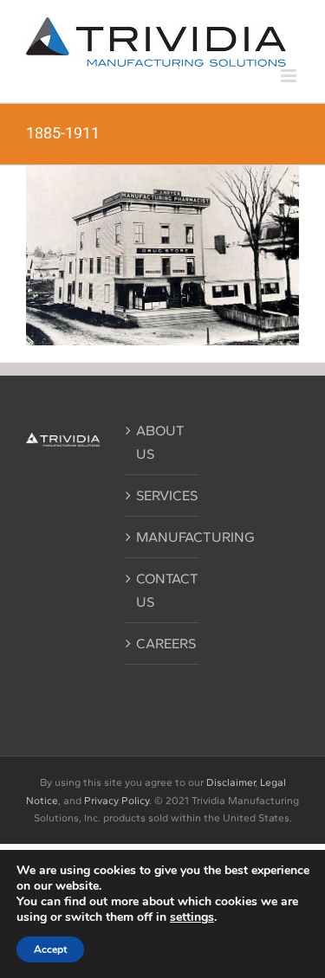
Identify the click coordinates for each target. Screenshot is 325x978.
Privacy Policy (116, 801)
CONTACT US (163, 590)
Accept (50, 949)
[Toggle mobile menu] (290, 76)
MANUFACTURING (163, 537)
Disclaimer (230, 782)
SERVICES (163, 495)
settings (192, 917)
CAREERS (163, 643)
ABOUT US (160, 442)
